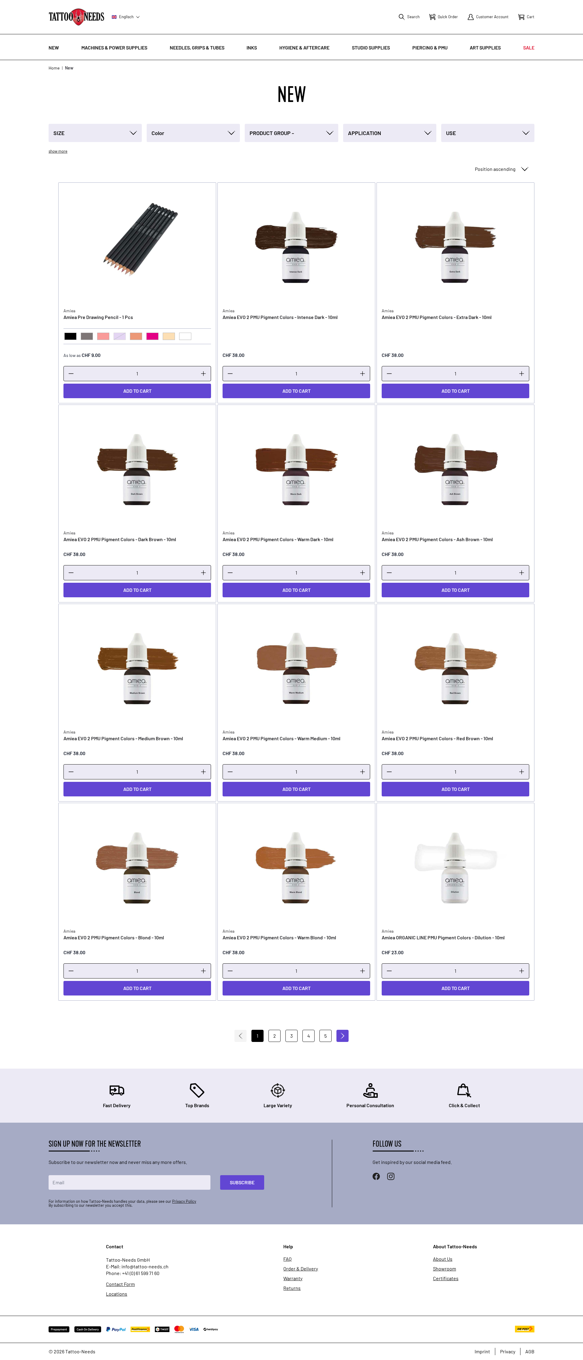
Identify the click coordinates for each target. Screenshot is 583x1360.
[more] (203, 373)
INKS (252, 47)
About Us (442, 1259)
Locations (116, 1293)
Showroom (444, 1268)
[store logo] (76, 16)
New (54, 47)
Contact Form (120, 1284)
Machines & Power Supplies (114, 47)
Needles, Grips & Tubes (197, 47)
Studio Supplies (371, 47)
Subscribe (242, 1182)
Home (54, 67)
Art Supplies (485, 47)
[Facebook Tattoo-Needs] (376, 1176)
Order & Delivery (300, 1268)
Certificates (446, 1278)
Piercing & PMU (430, 47)
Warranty (292, 1278)
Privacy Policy (184, 1201)
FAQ (287, 1259)
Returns (292, 1288)
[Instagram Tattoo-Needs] (390, 1176)
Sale (528, 47)
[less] (71, 373)
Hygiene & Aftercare (304, 47)
